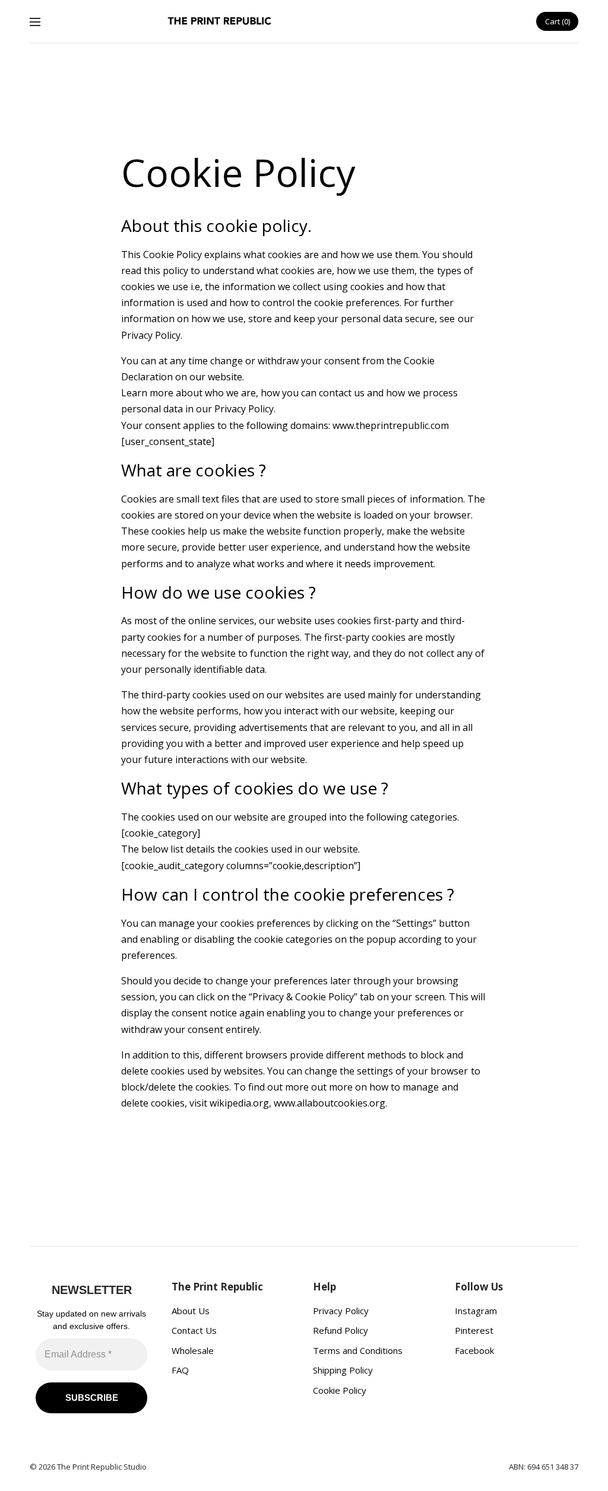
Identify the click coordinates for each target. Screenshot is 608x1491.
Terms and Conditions (358, 1350)
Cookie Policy (339, 1390)
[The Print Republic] (220, 21)
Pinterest (474, 1330)
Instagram (476, 1311)
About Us (191, 1311)
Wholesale (193, 1350)
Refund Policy (340, 1330)
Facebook (474, 1350)
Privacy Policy (341, 1311)
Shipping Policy (343, 1370)
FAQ (180, 1370)
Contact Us (194, 1330)
